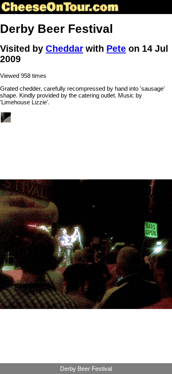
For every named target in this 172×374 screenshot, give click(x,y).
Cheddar (64, 49)
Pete (116, 49)
